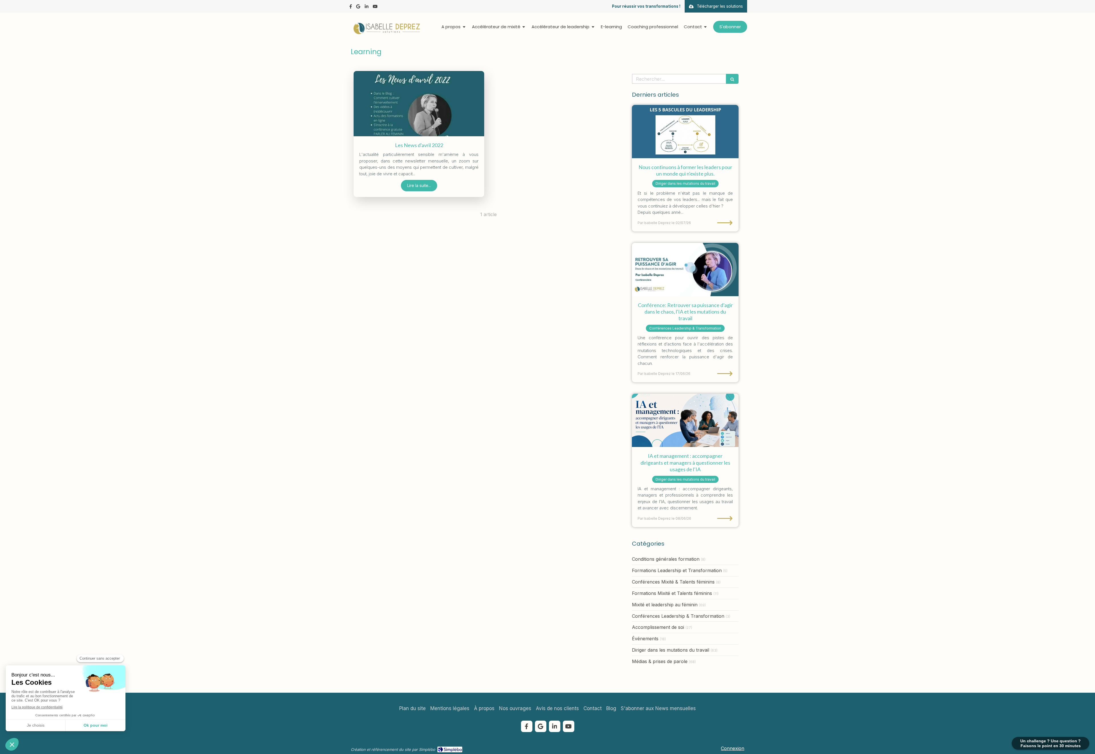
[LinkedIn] (366, 7)
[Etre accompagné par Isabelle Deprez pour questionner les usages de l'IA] (685, 420)
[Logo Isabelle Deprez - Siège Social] (386, 33)
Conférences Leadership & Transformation (678, 616)
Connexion (732, 748)
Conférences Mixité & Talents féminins (673, 582)
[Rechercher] (732, 79)
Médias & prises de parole (660, 661)
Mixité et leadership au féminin (664, 604)
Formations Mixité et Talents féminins (672, 593)
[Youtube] (375, 7)
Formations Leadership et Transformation (677, 570)
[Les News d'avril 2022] (419, 103)
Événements (645, 638)
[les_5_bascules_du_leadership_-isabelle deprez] (685, 131)
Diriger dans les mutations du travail (670, 650)
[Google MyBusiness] (358, 7)
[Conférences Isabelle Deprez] (685, 269)
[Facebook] (350, 7)
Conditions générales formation (665, 559)
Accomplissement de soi (658, 627)
